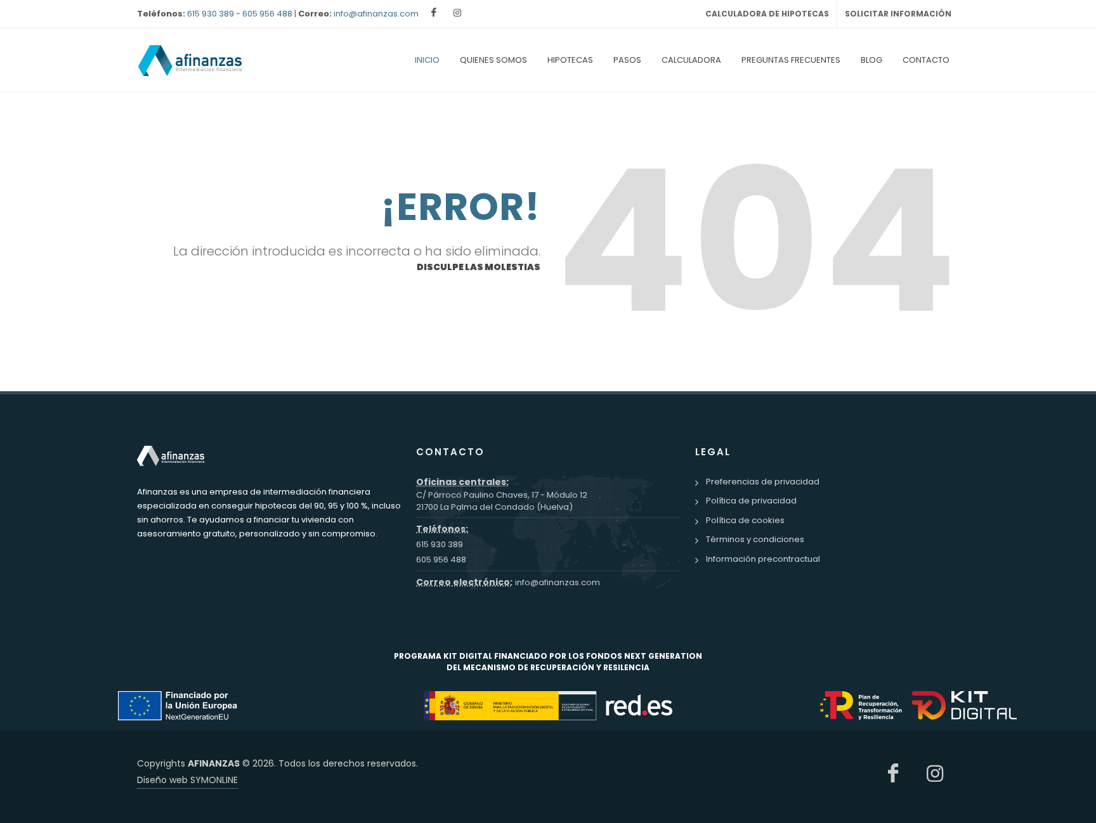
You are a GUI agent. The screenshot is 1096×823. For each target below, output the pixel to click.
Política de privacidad (751, 501)
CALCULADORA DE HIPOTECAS (767, 13)
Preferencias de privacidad (762, 482)
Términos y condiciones (755, 539)
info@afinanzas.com (376, 14)
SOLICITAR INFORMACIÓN (898, 13)
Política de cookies (745, 520)
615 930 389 (210, 14)
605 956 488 (267, 14)
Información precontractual (763, 559)
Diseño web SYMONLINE (187, 780)
